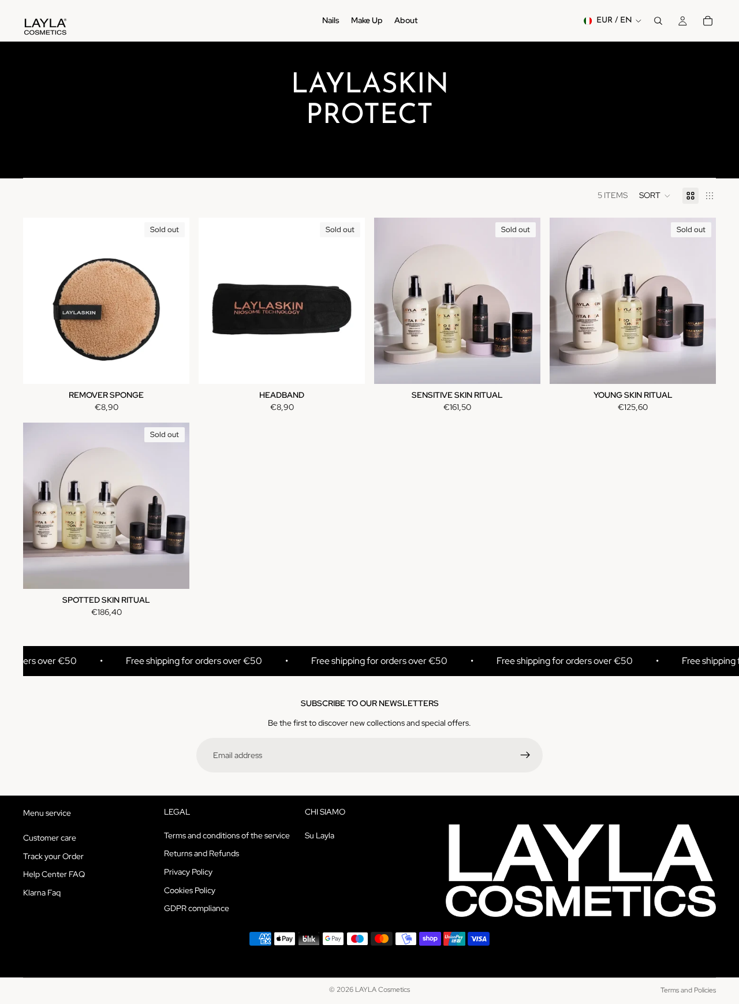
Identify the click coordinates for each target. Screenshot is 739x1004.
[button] (655, 195)
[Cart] (708, 20)
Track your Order (53, 856)
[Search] (658, 20)
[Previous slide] (40, 300)
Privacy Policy (188, 872)
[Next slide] (172, 300)
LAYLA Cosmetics (382, 989)
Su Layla (319, 835)
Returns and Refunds (201, 854)
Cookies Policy (189, 890)
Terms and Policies (688, 990)
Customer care (49, 838)
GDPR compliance (196, 908)
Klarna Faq (42, 892)
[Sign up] (525, 755)
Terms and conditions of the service (227, 835)
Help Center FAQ (54, 874)
